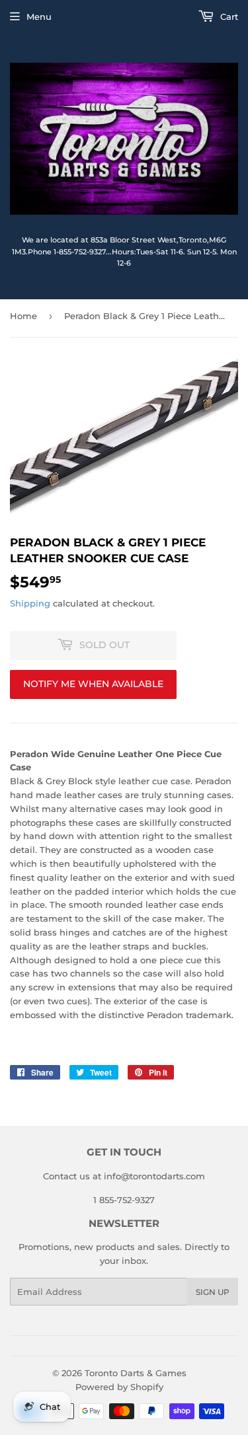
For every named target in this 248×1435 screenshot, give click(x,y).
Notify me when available (93, 684)
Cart (228, 16)
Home (23, 316)
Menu (39, 16)
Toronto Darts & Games (135, 1373)
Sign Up (212, 1292)
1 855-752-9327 (124, 1200)
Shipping (30, 603)
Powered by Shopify (119, 1386)
